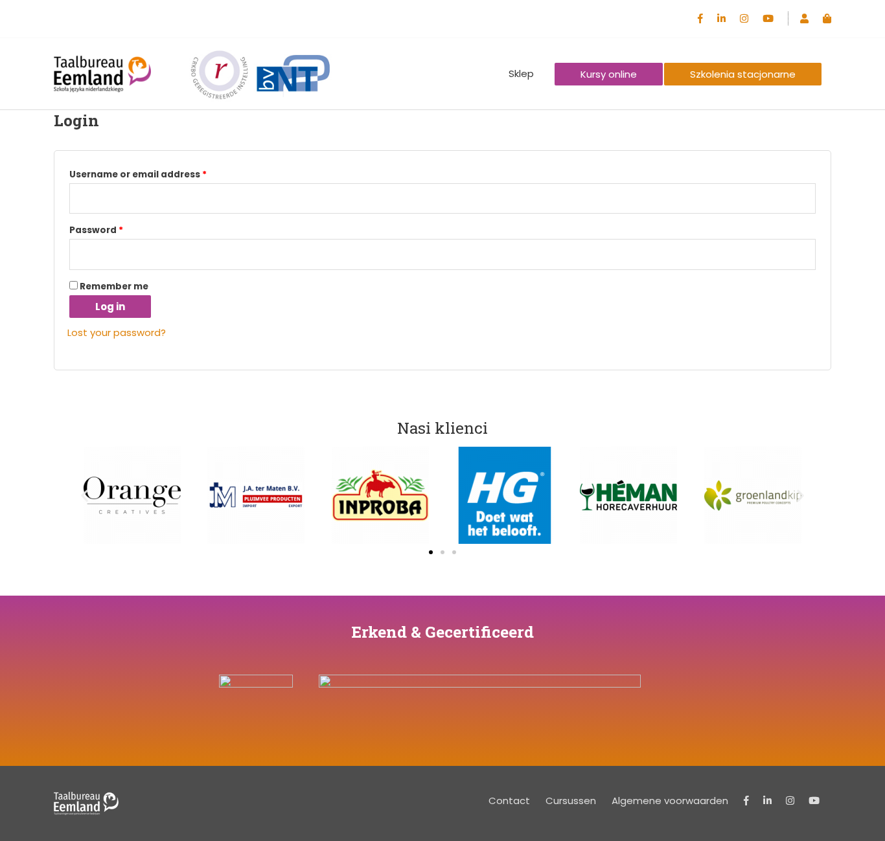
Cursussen (571, 800)
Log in (110, 306)
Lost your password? (116, 332)
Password (96, 230)
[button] (84, 495)
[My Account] (804, 18)
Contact (509, 800)
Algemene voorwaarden (670, 800)
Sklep (521, 73)
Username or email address (138, 174)
